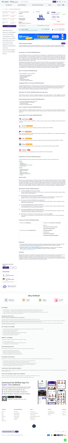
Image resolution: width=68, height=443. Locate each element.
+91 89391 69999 (51, 413)
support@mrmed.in (51, 411)
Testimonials (4, 420)
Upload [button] (54, 1)
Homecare (64, 411)
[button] (57, 2)
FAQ (2, 413)
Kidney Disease (16, 414)
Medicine (6, 9)
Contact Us (4, 416)
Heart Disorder (16, 416)
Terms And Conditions (34, 413)
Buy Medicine (9, 4)
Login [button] (65, 1)
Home (3, 9)
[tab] (48, 12)
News (3, 419)
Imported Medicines (22, 4)
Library (49, 4)
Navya (63, 413)
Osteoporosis (16, 417)
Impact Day (64, 414)
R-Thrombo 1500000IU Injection (15, 9)
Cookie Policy (32, 419)
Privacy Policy (32, 411)
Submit (17, 431)
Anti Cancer (16, 411)
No (13, 267)
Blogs (3, 414)
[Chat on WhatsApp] (65, 440)
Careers (49, 414)
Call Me (63, 43)
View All (8, 26)
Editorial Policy (32, 417)
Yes (6, 267)
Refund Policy (32, 414)
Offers (3, 417)
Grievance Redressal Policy (35, 416)
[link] (3, 9)
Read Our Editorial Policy (11, 287)
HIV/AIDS (15, 419)
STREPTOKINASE (22, 19)
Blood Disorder (16, 413)
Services (59, 4)
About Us (3, 411)
